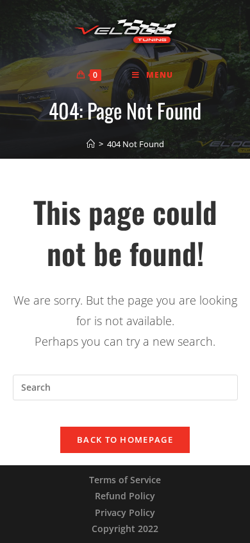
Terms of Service (125, 480)
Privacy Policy (125, 512)
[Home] (91, 144)
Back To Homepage (125, 439)
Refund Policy (125, 496)
